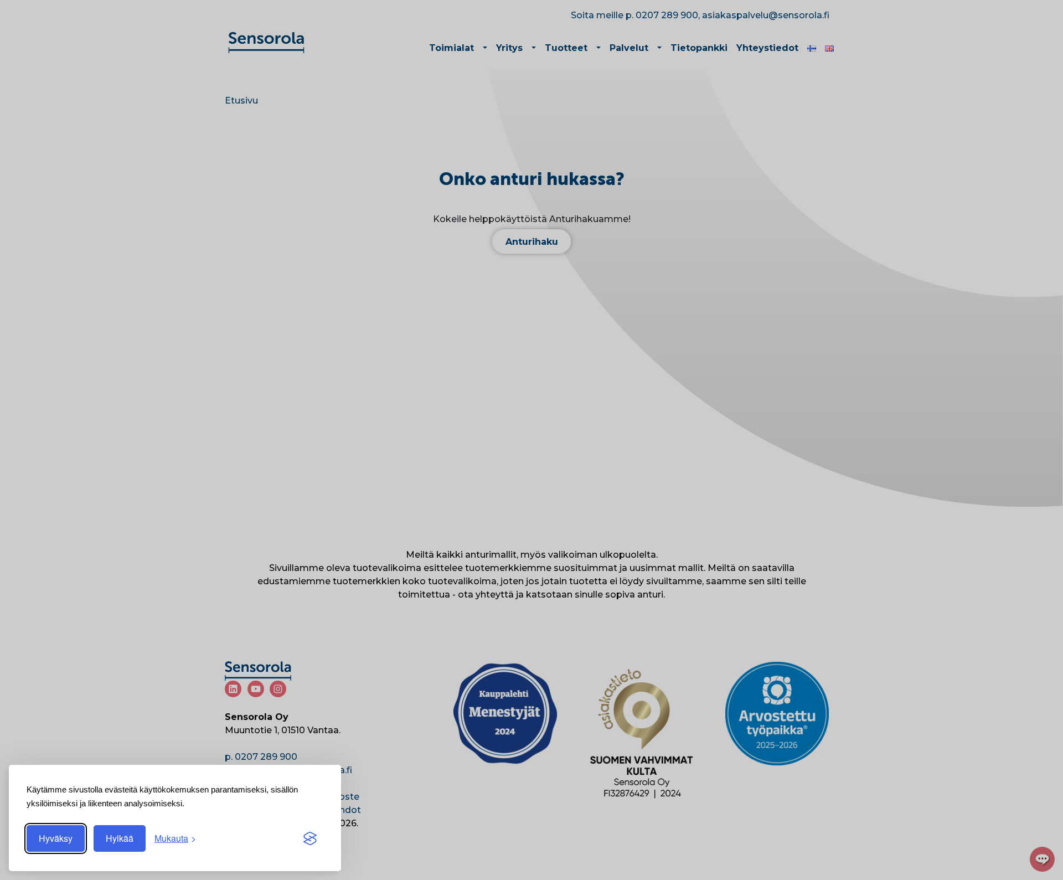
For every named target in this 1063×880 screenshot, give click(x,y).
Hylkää (119, 838)
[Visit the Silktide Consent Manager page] (310, 838)
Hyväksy (56, 838)
